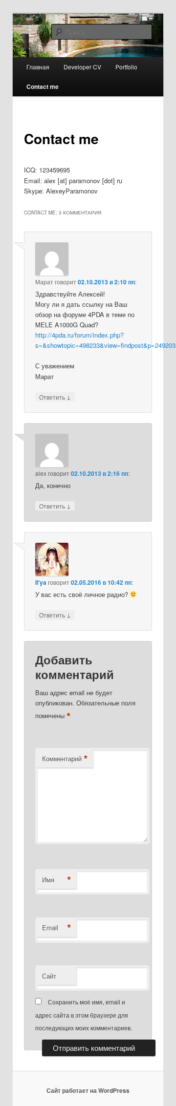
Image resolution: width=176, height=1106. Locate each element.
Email (56, 928)
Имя (56, 880)
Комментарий (65, 758)
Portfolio (126, 67)
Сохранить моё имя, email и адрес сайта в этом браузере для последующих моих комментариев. (83, 1015)
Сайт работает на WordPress (88, 1090)
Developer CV (82, 67)
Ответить (55, 396)
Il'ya (40, 582)
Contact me (42, 86)
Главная (37, 67)
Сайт (49, 975)
